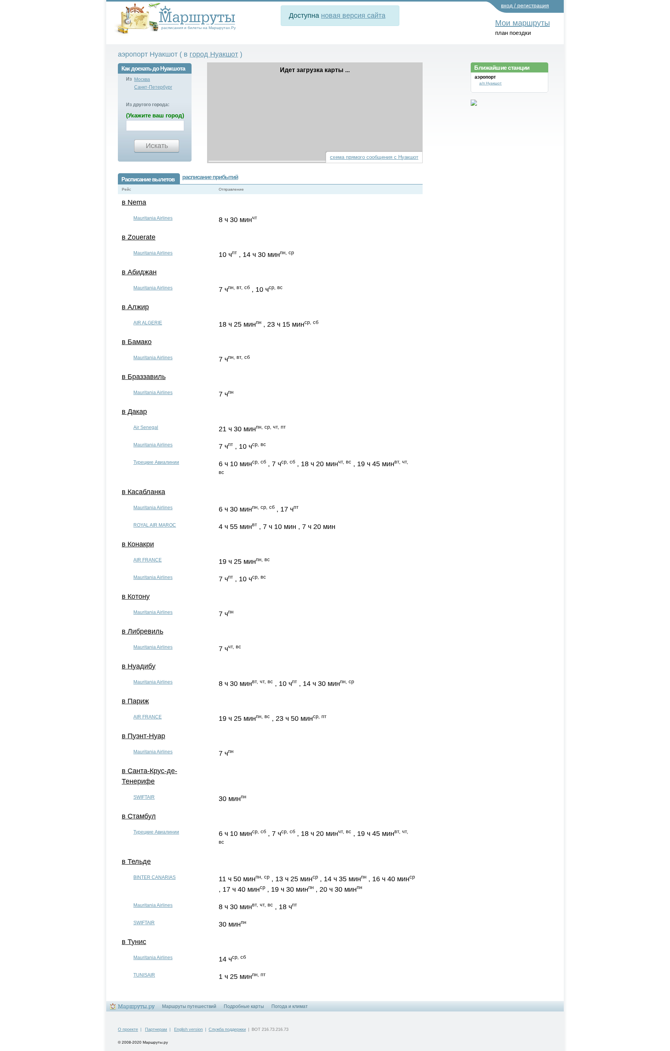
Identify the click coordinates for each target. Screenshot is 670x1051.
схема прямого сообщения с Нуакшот (374, 157)
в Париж (135, 701)
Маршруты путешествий (189, 1006)
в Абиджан (139, 272)
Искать (157, 146)
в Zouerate (138, 237)
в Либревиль (142, 631)
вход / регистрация (525, 5)
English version (188, 1029)
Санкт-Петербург (153, 87)
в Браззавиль (144, 377)
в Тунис (134, 942)
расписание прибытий (210, 177)
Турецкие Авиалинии (156, 462)
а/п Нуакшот (490, 83)
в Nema (134, 202)
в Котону (136, 596)
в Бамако (137, 342)
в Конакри (138, 544)
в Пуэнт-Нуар (143, 736)
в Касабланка (143, 492)
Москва (142, 79)
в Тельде (136, 861)
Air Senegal (145, 427)
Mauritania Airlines (153, 218)
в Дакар (134, 411)
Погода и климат (289, 1006)
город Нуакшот (214, 54)
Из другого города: (147, 104)
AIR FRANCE (147, 560)
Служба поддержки (227, 1029)
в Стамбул (139, 816)
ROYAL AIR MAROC (154, 525)
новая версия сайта (353, 15)
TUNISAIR (144, 975)
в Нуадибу (138, 666)
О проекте (128, 1029)
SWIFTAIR (144, 797)
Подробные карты (244, 1006)
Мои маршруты (522, 23)
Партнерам (156, 1029)
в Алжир (135, 307)
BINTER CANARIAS (154, 877)
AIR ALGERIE (147, 323)
